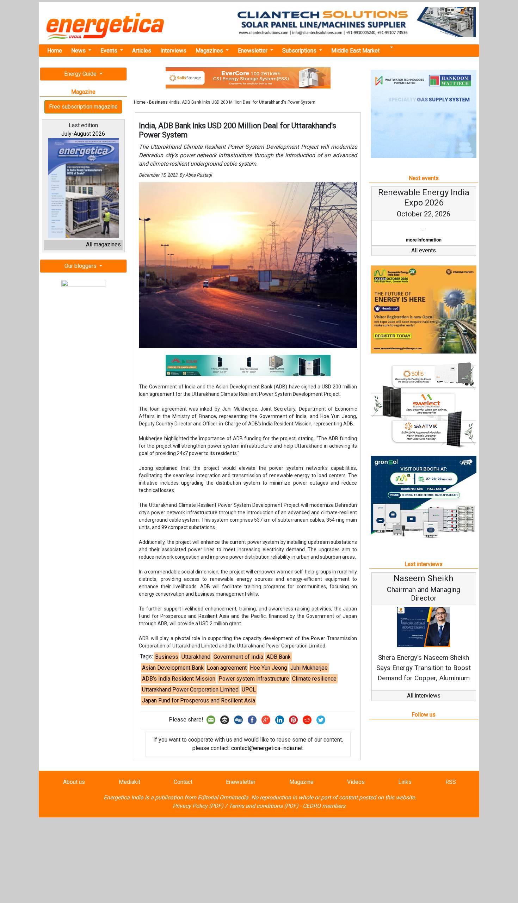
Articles (141, 50)
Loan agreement (227, 667)
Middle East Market (355, 50)
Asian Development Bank (173, 667)
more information (424, 239)
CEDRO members (324, 806)
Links (405, 782)
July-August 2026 (83, 133)
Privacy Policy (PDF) (198, 806)
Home (54, 50)
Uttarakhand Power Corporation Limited (190, 689)
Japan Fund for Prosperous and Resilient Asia (198, 700)
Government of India (238, 656)
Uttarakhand (195, 656)
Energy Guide (81, 73)
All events (423, 250)
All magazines (103, 244)
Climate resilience (314, 678)
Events (109, 50)
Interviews (173, 50)
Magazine (301, 782)
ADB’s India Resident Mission (178, 678)
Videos (356, 782)
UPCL (249, 689)
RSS (450, 782)
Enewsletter (253, 50)
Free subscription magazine (83, 106)
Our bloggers (81, 266)
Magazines (210, 50)
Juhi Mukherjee (309, 667)
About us (74, 782)
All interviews (423, 695)
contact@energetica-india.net (267, 748)
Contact (183, 782)
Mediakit (129, 782)
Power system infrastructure (253, 678)
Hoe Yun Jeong (268, 667)
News (79, 50)
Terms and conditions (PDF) (263, 806)
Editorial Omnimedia (223, 797)
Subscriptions (300, 50)
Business (158, 102)
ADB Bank (278, 656)
